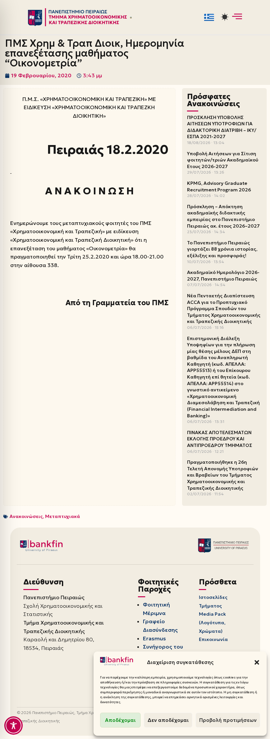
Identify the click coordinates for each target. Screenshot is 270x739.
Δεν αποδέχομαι (168, 720)
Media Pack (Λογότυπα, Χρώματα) (212, 622)
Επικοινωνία (213, 639)
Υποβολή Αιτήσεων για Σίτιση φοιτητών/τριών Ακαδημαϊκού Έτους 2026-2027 (222, 160)
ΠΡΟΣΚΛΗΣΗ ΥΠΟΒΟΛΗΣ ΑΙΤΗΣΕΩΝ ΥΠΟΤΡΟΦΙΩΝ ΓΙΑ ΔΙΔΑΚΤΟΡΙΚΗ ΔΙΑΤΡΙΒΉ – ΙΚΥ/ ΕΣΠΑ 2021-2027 (221, 127)
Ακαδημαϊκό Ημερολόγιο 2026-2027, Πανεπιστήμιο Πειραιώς (223, 275)
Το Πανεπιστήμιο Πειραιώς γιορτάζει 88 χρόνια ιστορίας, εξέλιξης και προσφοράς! (222, 249)
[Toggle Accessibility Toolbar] (13, 725)
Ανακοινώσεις (26, 516)
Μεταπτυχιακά (62, 516)
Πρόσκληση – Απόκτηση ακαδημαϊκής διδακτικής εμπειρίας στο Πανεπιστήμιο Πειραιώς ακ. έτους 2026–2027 (223, 216)
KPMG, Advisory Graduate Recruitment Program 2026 (219, 186)
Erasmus (154, 638)
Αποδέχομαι (120, 720)
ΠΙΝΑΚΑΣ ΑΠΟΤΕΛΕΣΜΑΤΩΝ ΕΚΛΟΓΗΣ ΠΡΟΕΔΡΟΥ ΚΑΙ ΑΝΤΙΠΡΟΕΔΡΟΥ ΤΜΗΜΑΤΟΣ (219, 439)
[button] (257, 662)
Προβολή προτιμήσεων (227, 720)
